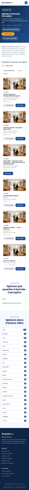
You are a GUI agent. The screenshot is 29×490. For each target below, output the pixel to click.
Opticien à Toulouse (6, 458)
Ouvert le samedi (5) (10, 38)
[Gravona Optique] (14, 250)
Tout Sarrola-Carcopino (11, 29)
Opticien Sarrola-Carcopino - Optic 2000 (13, 128)
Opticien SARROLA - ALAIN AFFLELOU (11, 228)
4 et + (20, 70)
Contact (23, 485)
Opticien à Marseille (6, 453)
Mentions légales (9, 483)
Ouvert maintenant (9, 70)
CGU (15, 483)
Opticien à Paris (5, 451)
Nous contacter (5, 476)
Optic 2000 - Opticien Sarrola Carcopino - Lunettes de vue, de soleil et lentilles (14, 162)
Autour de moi (9, 34)
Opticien (9, 3)
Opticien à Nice (5, 461)
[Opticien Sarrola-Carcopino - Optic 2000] (14, 117)
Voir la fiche (20, 105)
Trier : (3, 65)
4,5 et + (6, 73)
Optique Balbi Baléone (10, 196)
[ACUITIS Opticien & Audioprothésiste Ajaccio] (14, 84)
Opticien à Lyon (5, 456)
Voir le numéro (10, 105)
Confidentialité (20, 483)
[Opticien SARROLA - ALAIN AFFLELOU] (14, 217)
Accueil (3, 25)
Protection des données (10, 485)
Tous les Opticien (6, 471)
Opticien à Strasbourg (7, 463)
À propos (18, 485)
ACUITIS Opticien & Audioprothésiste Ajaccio (11, 95)
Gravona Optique (9, 261)
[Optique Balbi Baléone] (14, 185)
